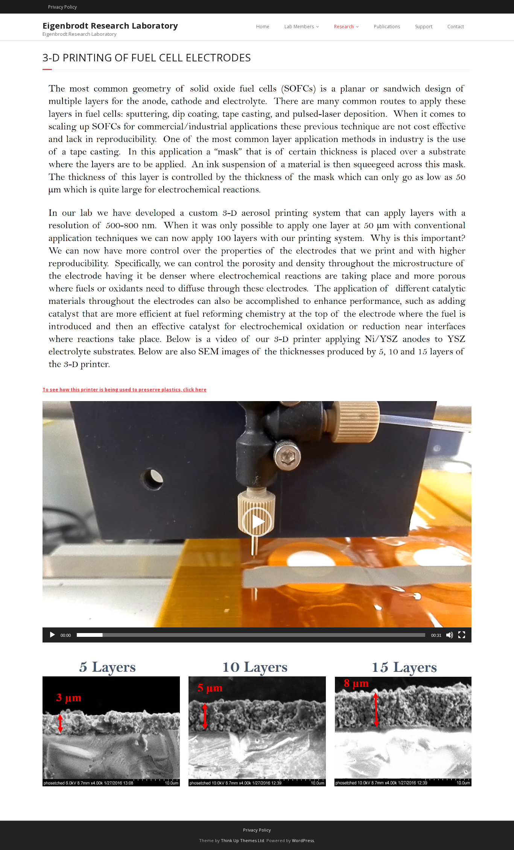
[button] (257, 522)
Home (262, 26)
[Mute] (449, 635)
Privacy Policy (62, 7)
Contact (455, 26)
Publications (387, 26)
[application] (257, 521)
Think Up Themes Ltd (242, 840)
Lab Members (299, 26)
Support (423, 26)
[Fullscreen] (461, 635)
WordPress (303, 840)
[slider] (251, 635)
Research (344, 26)
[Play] (52, 635)
